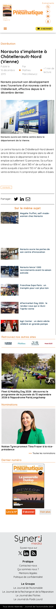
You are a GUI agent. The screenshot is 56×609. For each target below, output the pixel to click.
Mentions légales (28, 573)
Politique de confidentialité (28, 576)
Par (29, 70)
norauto (6, 187)
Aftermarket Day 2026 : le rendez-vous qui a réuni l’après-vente (33, 306)
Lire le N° (11, 511)
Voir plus (45, 511)
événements (48, 3)
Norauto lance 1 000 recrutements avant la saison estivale (35, 270)
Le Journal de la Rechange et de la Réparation (28, 591)
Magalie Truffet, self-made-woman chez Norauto (35, 214)
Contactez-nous (28, 565)
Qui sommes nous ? (28, 569)
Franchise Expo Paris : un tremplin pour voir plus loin (34, 286)
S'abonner (28, 511)
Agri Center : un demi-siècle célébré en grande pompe (35, 322)
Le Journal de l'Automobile (28, 587)
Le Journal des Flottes (28, 595)
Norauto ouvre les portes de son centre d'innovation (35, 250)
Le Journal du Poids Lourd (28, 599)
